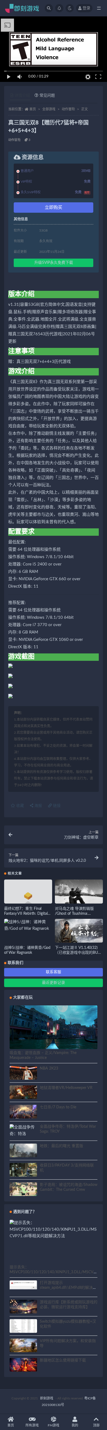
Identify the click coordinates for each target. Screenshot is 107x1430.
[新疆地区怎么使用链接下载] (23, 1365)
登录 (86, 8)
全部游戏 (48, 109)
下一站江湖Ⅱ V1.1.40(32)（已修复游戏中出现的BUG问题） (77, 953)
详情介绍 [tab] (22, 95)
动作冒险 (68, 109)
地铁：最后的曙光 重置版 (61, 1146)
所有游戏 (32, 1425)
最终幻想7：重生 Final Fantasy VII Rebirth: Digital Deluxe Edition (25, 913)
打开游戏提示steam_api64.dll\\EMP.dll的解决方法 (68, 1288)
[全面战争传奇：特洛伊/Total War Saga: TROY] (23, 1137)
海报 (37, 806)
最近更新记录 (53, 983)
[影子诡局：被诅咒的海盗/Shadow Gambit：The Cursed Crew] (23, 1190)
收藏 (19, 806)
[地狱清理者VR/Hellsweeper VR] (23, 1093)
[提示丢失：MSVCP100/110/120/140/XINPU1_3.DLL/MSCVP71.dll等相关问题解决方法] (53, 1229)
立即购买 (53, 207)
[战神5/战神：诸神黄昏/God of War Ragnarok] (28, 925)
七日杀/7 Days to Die (58, 1107)
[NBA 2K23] (23, 1073)
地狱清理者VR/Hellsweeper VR (66, 1088)
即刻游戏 (46, 1398)
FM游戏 (53, 1425)
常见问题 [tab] (47, 95)
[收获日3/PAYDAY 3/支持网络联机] (23, 1170)
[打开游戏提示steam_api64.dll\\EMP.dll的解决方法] (23, 1284)
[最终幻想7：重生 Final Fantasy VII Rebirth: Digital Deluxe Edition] (28, 897)
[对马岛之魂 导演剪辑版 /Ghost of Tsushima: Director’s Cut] (79, 893)
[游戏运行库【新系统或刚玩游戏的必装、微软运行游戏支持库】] (23, 1307)
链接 (56, 806)
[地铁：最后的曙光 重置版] (23, 1151)
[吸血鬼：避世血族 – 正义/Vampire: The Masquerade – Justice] (53, 1030)
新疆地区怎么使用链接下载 (63, 1360)
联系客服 (53, 972)
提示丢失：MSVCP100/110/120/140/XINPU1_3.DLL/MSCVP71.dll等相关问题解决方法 (53, 1272)
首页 (32, 109)
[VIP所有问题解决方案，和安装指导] (23, 1346)
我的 (75, 1425)
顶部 (96, 1425)
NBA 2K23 (49, 1068)
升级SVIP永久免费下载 (53, 263)
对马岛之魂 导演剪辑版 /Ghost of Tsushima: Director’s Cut (74, 913)
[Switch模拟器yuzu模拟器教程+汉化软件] (23, 1329)
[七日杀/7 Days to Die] (23, 1112)
